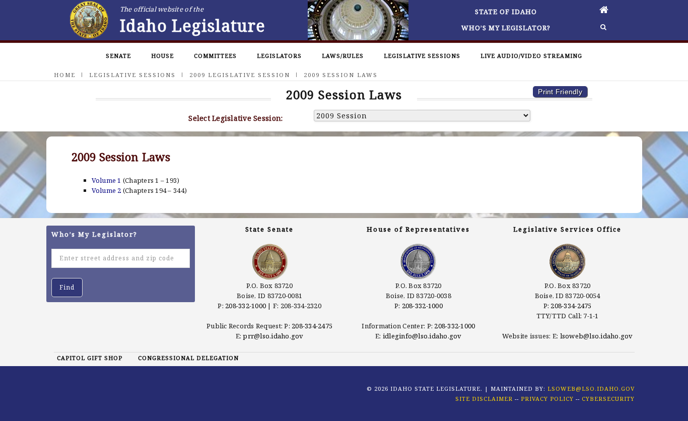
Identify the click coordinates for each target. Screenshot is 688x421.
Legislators (279, 55)
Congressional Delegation (188, 358)
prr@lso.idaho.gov (273, 335)
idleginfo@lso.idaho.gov (422, 335)
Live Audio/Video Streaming (531, 55)
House (162, 55)
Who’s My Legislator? (506, 27)
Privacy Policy (547, 398)
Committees (215, 55)
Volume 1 (106, 180)
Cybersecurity (608, 398)
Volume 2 (106, 190)
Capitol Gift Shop (89, 358)
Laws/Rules (343, 55)
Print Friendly (560, 92)
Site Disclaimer (484, 398)
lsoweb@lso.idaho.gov (596, 335)
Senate (118, 55)
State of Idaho (506, 11)
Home (65, 75)
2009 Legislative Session (239, 75)
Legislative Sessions (422, 55)
